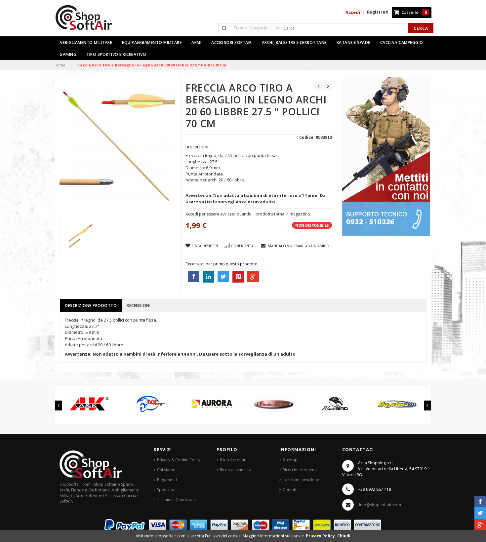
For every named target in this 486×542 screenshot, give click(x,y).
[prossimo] (328, 86)
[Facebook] (480, 501)
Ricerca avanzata (235, 470)
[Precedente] (318, 86)
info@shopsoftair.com (380, 505)
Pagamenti (167, 480)
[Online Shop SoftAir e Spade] (87, 20)
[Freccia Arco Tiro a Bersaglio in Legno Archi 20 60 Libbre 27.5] (83, 237)
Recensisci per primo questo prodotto (221, 264)
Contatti (290, 489)
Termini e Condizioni (176, 499)
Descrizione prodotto (91, 305)
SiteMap (290, 460)
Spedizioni (167, 489)
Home (60, 64)
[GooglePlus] (480, 524)
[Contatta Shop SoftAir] (386, 156)
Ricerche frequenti (300, 470)
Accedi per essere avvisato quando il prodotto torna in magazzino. (248, 214)
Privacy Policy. (321, 536)
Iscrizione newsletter (302, 480)
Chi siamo (166, 470)
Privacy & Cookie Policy (178, 460)
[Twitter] (480, 513)
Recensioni (138, 305)
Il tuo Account (232, 460)
